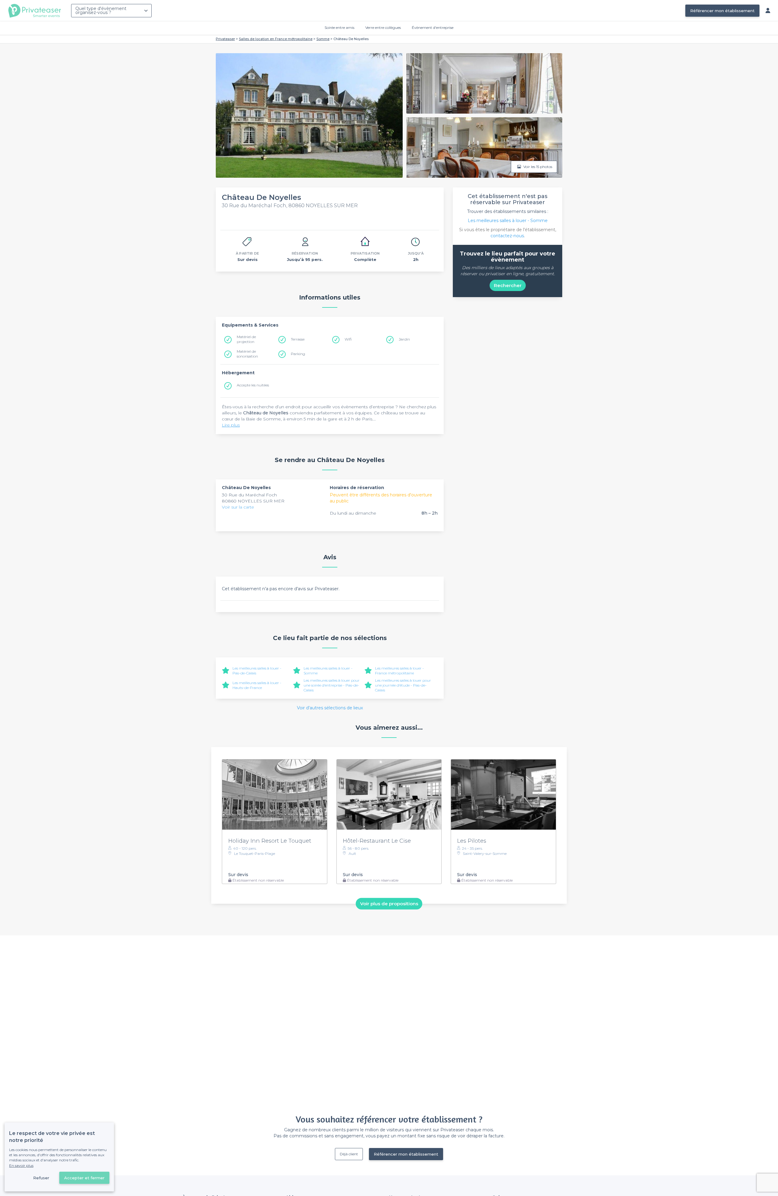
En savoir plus (21, 1165)
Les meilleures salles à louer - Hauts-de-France (256, 685)
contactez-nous (507, 235)
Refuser (41, 1177)
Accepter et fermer (84, 1177)
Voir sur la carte (238, 507)
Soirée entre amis (339, 27)
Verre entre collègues (383, 27)
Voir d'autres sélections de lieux (330, 708)
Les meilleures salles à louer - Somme (508, 220)
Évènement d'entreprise (432, 27)
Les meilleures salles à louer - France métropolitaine (399, 670)
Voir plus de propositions (389, 903)
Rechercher (508, 285)
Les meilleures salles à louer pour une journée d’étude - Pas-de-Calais (403, 685)
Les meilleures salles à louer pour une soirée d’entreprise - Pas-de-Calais (332, 685)
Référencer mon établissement (722, 10)
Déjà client (349, 1154)
